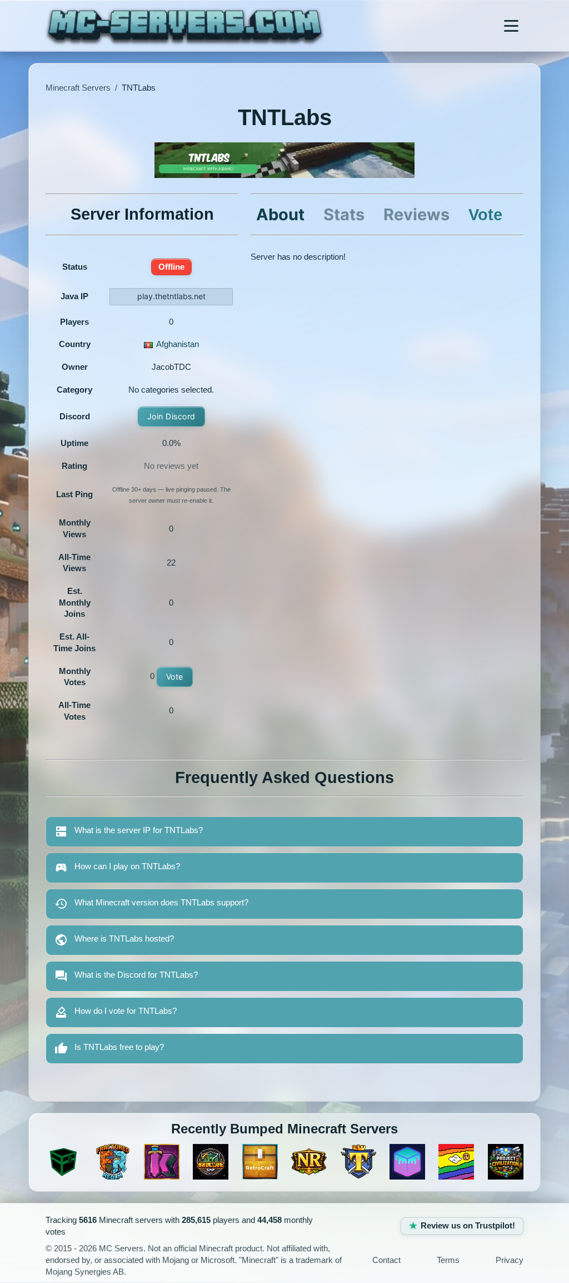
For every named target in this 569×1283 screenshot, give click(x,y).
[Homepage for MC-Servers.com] (185, 26)
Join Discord (171, 416)
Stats (344, 214)
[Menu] (511, 25)
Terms (448, 1260)
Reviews (416, 214)
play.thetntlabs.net (171, 296)
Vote (174, 676)
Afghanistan (177, 344)
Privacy (509, 1260)
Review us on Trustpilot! (468, 1225)
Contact (386, 1260)
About (280, 214)
